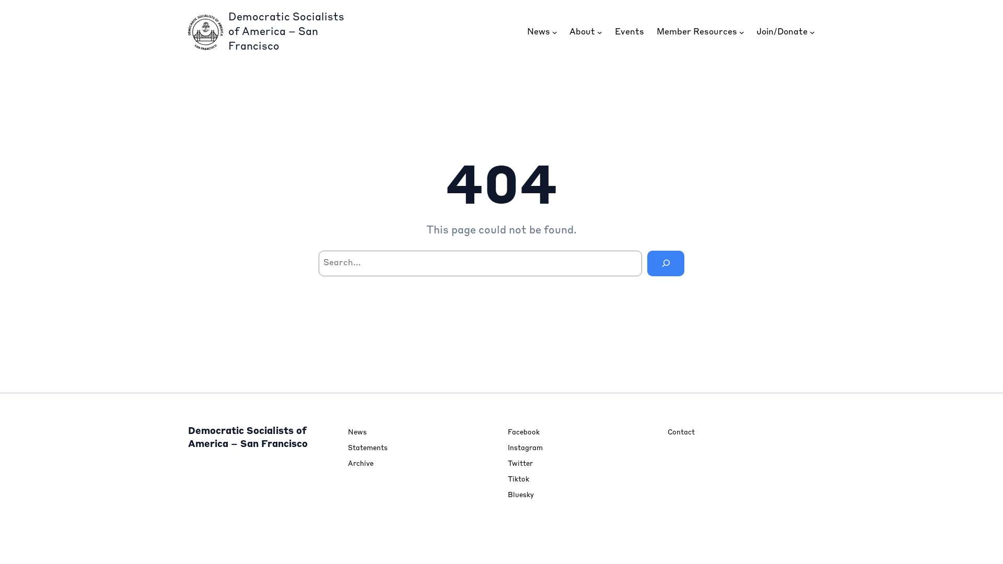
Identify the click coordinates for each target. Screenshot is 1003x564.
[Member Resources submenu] (741, 32)
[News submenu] (554, 32)
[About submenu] (599, 32)
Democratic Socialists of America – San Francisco (286, 32)
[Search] (665, 263)
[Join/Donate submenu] (812, 32)
